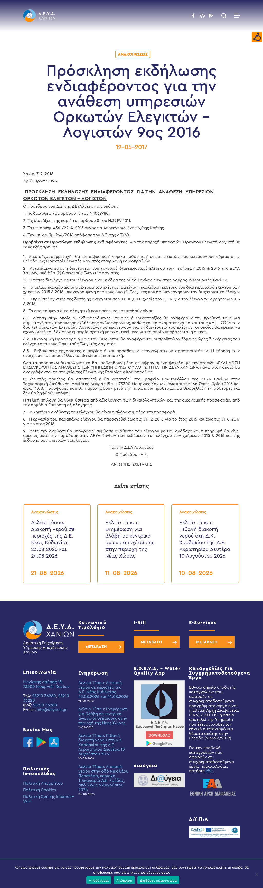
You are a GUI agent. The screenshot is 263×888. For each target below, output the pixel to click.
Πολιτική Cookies (39, 790)
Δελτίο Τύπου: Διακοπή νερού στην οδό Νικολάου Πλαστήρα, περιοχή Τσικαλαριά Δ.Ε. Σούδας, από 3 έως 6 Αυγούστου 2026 (103, 778)
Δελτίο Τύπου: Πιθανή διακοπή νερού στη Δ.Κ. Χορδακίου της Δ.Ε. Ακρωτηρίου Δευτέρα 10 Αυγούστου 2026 (101, 745)
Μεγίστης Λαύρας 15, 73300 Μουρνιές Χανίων (46, 684)
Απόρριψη (124, 880)
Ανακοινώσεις (133, 54)
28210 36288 (45, 705)
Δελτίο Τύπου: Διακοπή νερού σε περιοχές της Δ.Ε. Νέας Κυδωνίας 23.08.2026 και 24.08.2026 (103, 690)
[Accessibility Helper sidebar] (257, 37)
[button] (237, 15)
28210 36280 (44, 696)
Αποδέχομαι (99, 880)
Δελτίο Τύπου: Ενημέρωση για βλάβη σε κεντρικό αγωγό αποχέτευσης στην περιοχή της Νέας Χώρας (103, 716)
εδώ (210, 771)
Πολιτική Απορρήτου (43, 783)
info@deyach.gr (52, 710)
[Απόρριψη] (256, 874)
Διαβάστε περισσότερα (158, 880)
